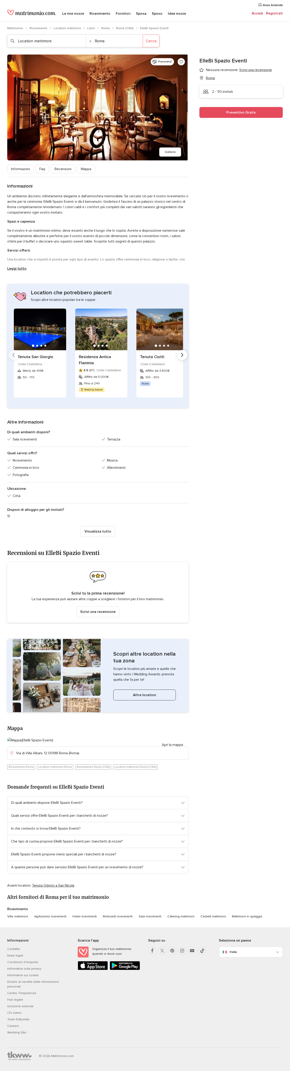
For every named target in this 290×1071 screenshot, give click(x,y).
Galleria (170, 152)
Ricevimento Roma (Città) (93, 767)
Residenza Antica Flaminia (95, 359)
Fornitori (123, 13)
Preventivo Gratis (241, 112)
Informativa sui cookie (23, 975)
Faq (42, 169)
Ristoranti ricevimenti (118, 916)
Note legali (15, 955)
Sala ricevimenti (150, 916)
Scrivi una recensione (98, 611)
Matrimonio (15, 28)
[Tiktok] (202, 951)
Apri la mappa (172, 745)
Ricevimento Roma (21, 767)
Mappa (86, 169)
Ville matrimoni (17, 916)
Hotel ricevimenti (84, 916)
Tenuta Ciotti (152, 356)
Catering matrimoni (180, 916)
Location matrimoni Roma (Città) (135, 767)
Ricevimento (99, 13)
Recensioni (63, 169)
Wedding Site (16, 1032)
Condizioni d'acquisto (22, 962)
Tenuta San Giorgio (35, 356)
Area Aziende (272, 5)
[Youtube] (192, 951)
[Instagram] (182, 951)
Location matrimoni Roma (55, 767)
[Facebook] (152, 951)
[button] (97, 592)
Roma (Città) (125, 28)
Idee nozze (177, 13)
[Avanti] (182, 355)
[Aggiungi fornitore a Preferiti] (181, 61)
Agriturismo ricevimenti (50, 916)
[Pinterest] (172, 951)
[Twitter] (162, 951)
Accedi (257, 13)
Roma (106, 28)
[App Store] (93, 969)
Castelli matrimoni (213, 916)
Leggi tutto (17, 268)
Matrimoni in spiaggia (247, 916)
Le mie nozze (73, 13)
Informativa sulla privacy (24, 969)
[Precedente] (14, 355)
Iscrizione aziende (20, 1006)
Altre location (144, 695)
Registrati (274, 13)
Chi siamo (14, 1013)
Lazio (91, 28)
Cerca (151, 40)
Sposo (157, 13)
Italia (233, 952)
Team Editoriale (18, 1019)
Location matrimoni (68, 28)
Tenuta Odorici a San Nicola (53, 885)
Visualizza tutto (98, 531)
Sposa (141, 13)
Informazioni (20, 169)
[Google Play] (125, 969)
